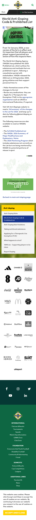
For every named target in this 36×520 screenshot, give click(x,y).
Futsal (18, 457)
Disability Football (18, 452)
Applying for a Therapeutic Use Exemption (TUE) (15, 234)
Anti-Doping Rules (11, 213)
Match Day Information (18, 435)
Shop (18, 486)
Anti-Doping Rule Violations (14, 225)
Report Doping (9, 252)
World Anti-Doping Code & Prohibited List (14, 219)
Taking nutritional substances (15, 229)
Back (3, 12)
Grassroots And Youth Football (18, 449)
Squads (18, 432)
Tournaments (18, 429)
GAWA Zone (18, 438)
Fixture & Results (18, 466)
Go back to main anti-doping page (17, 197)
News (18, 483)
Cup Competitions (18, 469)
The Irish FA (18, 480)
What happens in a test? (13, 240)
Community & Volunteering (18, 454)
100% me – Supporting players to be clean (17, 246)
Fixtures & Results (18, 426)
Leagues (18, 471)
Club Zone (18, 440)
